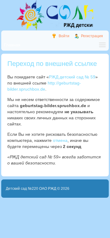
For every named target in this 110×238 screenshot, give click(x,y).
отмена (60, 140)
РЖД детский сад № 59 (72, 76)
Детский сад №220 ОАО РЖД (31, 188)
